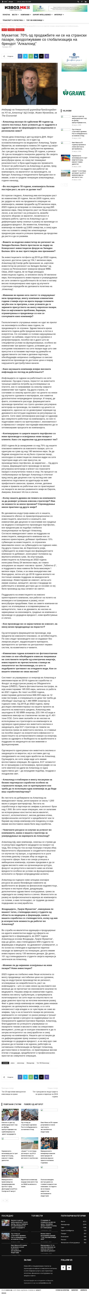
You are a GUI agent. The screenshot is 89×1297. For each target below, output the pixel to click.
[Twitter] (25, 56)
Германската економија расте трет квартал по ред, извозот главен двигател (10, 1155)
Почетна (5, 26)
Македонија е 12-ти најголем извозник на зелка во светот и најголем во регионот (48, 1248)
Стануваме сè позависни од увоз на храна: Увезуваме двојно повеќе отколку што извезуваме (49, 1224)
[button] (78, 1)
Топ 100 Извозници (43, 1063)
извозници (20, 1063)
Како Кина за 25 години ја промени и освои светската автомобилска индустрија (19, 1249)
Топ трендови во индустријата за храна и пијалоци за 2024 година (45, 1094)
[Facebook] (82, 1)
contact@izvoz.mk (44, 1283)
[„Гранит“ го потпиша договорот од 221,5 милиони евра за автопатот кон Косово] (29, 1143)
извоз (12, 1063)
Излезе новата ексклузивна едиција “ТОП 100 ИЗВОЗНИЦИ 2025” (48, 1236)
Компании (25, 14)
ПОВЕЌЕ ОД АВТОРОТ (33, 1104)
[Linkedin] (85, 1)
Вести (14, 14)
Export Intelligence (42, 14)
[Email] (41, 56)
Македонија (19, 29)
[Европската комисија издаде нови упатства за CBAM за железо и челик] (29, 1172)
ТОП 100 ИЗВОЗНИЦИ (34, 20)
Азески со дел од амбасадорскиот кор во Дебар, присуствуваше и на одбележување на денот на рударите (19, 1224)
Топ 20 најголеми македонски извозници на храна (14, 1093)
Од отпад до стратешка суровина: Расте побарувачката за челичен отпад (18, 1236)
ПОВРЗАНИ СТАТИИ (12, 1104)
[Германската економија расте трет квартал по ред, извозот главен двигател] (10, 1143)
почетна (6, 14)
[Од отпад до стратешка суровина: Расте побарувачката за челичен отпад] (29, 1115)
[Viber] (46, 56)
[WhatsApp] (30, 56)
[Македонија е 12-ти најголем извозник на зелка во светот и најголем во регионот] (35, 1248)
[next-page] (6, 1200)
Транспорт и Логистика (13, 20)
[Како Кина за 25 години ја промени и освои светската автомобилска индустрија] (49, 1115)
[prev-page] (3, 1200)
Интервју (58, 14)
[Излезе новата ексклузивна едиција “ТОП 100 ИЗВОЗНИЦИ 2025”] (35, 1236)
